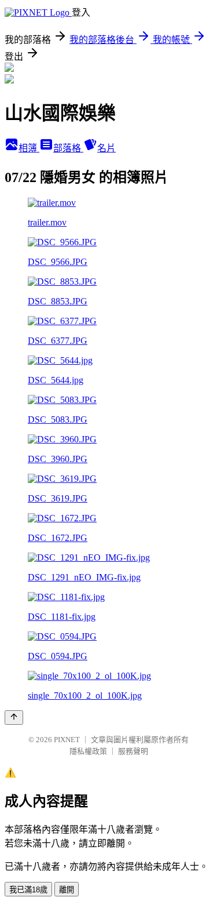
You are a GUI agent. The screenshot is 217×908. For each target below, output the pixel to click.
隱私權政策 (88, 751)
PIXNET (67, 739)
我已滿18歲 (28, 889)
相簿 (29, 148)
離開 (66, 889)
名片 (106, 148)
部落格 (68, 148)
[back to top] (14, 717)
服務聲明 (133, 751)
